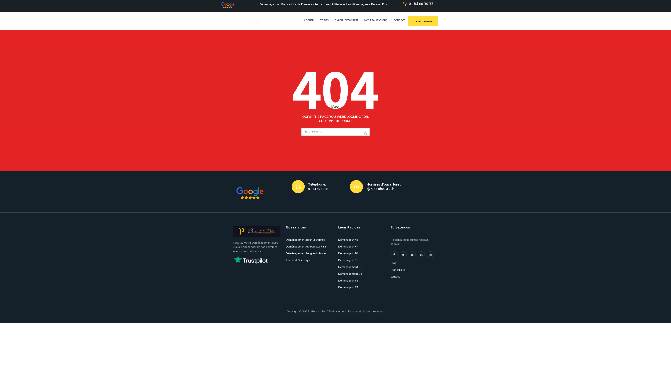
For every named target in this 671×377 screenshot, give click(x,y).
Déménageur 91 (348, 260)
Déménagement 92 (350, 267)
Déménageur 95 (348, 287)
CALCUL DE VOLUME (346, 21)
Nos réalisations (376, 21)
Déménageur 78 (348, 253)
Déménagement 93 (350, 274)
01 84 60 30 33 (421, 4)
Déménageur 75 (348, 240)
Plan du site (398, 270)
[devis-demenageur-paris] (258, 21)
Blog (393, 263)
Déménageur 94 (348, 281)
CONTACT (400, 21)
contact (395, 277)
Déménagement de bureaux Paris (306, 247)
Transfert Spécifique (298, 260)
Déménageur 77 (348, 247)
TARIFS (324, 21)
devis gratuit (423, 22)
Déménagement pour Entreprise (305, 240)
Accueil (309, 21)
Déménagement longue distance (306, 253)
